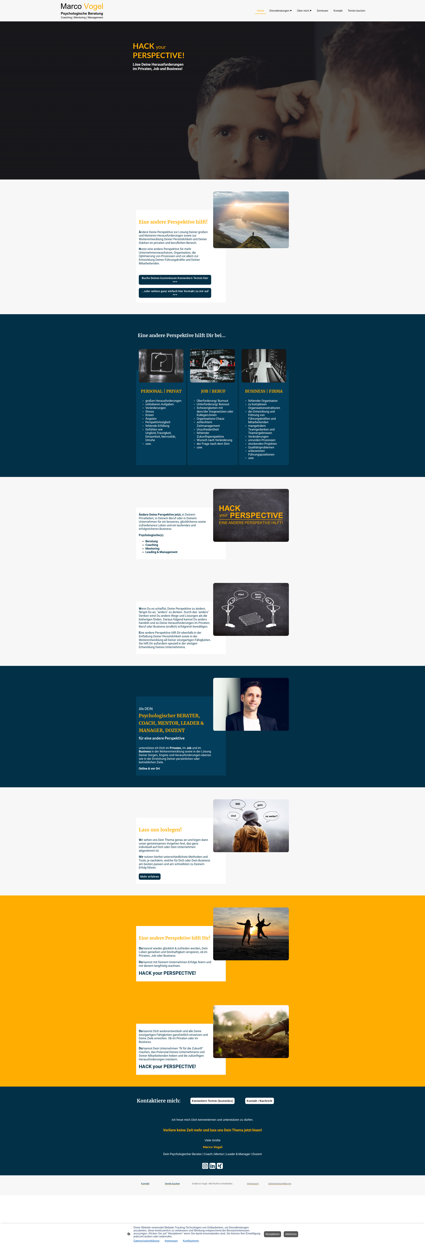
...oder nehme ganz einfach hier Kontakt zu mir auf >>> (175, 292)
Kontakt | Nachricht (259, 1101)
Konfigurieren (191, 1240)
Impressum (171, 1240)
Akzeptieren (272, 1234)
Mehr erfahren (149, 876)
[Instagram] (205, 1166)
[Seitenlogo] (81, 10)
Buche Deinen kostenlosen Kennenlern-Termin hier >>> (175, 279)
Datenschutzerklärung (146, 1240)
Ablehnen (291, 1234)
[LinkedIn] (212, 1166)
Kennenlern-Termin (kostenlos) (212, 1101)
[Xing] (220, 1166)
